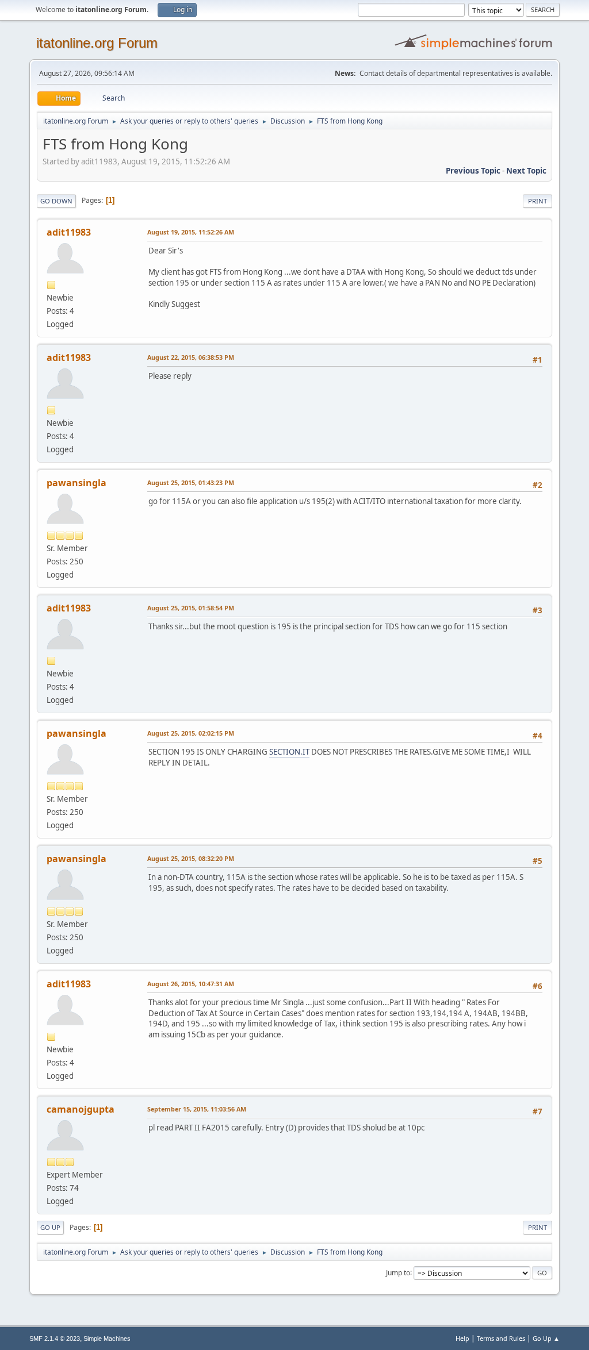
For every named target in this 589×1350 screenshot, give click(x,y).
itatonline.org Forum (97, 43)
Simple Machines (107, 1338)
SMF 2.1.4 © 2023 (54, 1338)
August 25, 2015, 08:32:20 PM (190, 858)
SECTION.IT (289, 752)
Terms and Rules (501, 1338)
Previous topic (473, 171)
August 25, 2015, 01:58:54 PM (190, 607)
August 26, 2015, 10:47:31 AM (190, 983)
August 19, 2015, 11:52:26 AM (190, 232)
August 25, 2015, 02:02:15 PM (190, 733)
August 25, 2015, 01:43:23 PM (190, 482)
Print (537, 201)
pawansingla (76, 482)
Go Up (50, 1227)
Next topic (526, 171)
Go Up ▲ (546, 1338)
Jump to (398, 1272)
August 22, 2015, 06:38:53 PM (190, 357)
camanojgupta (80, 1109)
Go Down (56, 201)
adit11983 (69, 232)
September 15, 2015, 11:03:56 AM (196, 1109)
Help (462, 1338)
